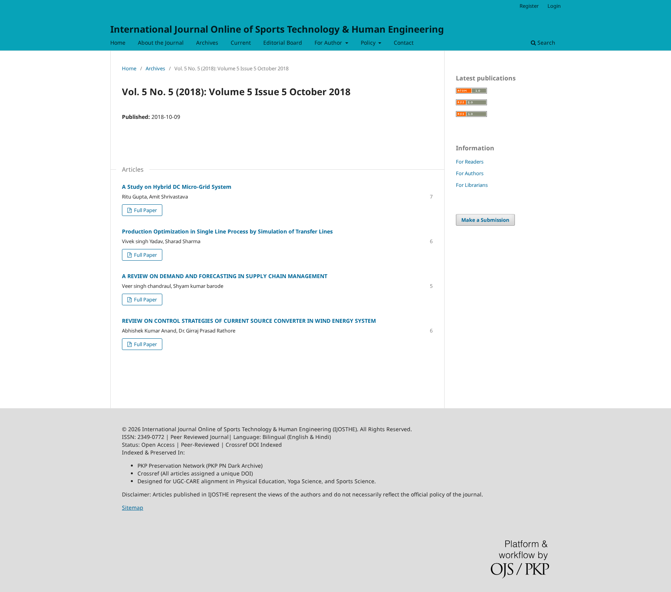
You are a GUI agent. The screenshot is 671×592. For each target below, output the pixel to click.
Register (529, 5)
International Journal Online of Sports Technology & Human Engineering (277, 29)
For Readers (469, 161)
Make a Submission (485, 219)
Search (545, 42)
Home (117, 42)
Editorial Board (282, 42)
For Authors (469, 173)
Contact (404, 42)
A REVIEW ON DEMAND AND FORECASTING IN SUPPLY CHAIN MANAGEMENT (224, 276)
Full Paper (145, 210)
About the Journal (161, 42)
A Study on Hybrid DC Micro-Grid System (176, 186)
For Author (329, 42)
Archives (207, 42)
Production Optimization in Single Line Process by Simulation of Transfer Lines (227, 231)
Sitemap (132, 507)
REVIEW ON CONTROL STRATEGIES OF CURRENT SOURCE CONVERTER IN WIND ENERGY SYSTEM (249, 320)
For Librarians (472, 184)
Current (241, 42)
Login (554, 5)
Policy (369, 42)
